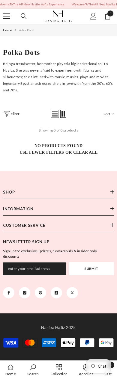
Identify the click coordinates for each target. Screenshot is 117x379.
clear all (85, 152)
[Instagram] (24, 292)
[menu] (6, 16)
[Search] (23, 16)
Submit (91, 269)
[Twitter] (72, 292)
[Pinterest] (40, 292)
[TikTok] (56, 292)
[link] (33, 370)
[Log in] (93, 16)
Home (7, 30)
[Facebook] (8, 292)
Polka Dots (26, 30)
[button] (55, 114)
